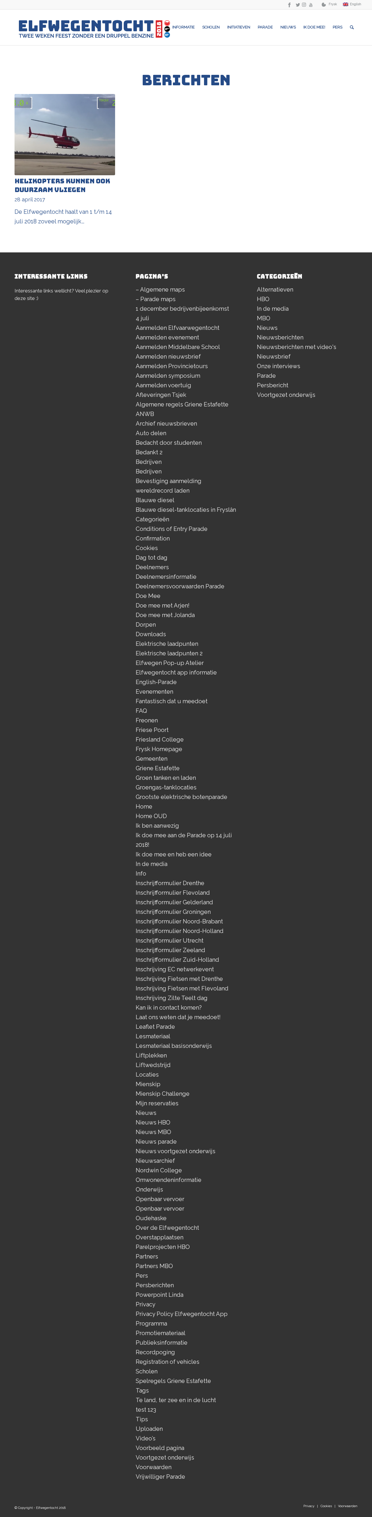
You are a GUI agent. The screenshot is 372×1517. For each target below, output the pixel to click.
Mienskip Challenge (162, 1093)
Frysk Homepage (159, 749)
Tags (142, 1390)
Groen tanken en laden (166, 777)
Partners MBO (154, 1266)
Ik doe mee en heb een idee (174, 854)
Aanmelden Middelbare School (178, 346)
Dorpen (146, 624)
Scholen (147, 1371)
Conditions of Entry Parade (172, 528)
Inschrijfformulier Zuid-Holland (177, 959)
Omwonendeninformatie (168, 1179)
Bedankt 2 (149, 452)
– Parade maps (156, 299)
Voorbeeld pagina (160, 1447)
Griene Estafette (158, 768)
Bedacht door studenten (169, 442)
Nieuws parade (156, 1141)
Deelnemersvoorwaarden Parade (180, 586)
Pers (142, 1275)
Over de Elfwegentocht (167, 1227)
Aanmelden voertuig (163, 385)
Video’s (145, 1438)
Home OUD (151, 816)
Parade (266, 375)
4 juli (142, 318)
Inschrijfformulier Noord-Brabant (179, 921)
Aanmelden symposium (168, 375)
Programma (151, 1323)
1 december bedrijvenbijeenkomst (182, 308)
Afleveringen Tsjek (161, 394)
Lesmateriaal (153, 1036)
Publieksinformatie (161, 1342)
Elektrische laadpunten (167, 643)
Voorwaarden (153, 1467)
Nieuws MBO (153, 1132)
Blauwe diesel (155, 500)
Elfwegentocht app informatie (176, 672)
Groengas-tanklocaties (166, 787)
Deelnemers (152, 567)
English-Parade (156, 682)
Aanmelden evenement (167, 337)
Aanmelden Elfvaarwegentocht (177, 327)
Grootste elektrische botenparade (181, 796)
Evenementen (154, 691)
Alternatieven (275, 289)
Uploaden (149, 1428)
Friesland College (160, 739)
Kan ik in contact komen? (169, 1007)
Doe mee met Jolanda (165, 615)
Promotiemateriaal (160, 1333)
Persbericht (272, 385)
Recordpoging (155, 1352)
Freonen (147, 720)
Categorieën (152, 519)
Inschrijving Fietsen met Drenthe (179, 978)
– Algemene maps (160, 289)
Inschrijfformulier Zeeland (170, 950)
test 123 (146, 1409)
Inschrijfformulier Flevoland (173, 892)
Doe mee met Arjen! (162, 605)
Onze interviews (278, 366)
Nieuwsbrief (274, 356)
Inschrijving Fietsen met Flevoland (182, 988)
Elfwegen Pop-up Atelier (170, 662)
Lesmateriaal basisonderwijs (174, 1045)
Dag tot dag (151, 557)
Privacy (145, 1304)
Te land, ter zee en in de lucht (176, 1400)
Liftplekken (151, 1055)
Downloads (151, 634)
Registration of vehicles (167, 1361)
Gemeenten (151, 758)
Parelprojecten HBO (163, 1246)
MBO (263, 318)
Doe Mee (148, 595)
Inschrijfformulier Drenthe (170, 883)
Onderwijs (149, 1189)
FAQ (141, 710)
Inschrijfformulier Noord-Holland (179, 930)
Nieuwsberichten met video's (296, 346)
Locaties (147, 1074)
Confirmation (153, 538)
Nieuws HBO (153, 1122)
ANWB (145, 414)
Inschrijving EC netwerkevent (175, 969)
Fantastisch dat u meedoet (172, 701)
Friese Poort (152, 729)
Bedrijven (149, 461)
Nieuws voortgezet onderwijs (175, 1151)
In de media (151, 863)
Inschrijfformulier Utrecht (169, 940)
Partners (147, 1256)
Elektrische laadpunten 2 (169, 653)
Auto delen (151, 433)
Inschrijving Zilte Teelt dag (172, 998)
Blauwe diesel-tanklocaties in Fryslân (186, 509)
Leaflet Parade (155, 1026)
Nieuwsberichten (280, 337)
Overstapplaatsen (159, 1237)
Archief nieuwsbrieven (166, 423)
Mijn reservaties (157, 1103)
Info (141, 873)
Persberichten (155, 1285)
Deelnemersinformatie (166, 576)
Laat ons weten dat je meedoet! (178, 1017)
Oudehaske (151, 1218)
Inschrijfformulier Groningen (173, 911)
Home (144, 806)
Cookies (147, 548)
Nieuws (146, 1112)
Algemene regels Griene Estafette (182, 404)
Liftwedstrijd (153, 1065)
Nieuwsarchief (155, 1160)
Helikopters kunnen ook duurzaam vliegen (62, 185)
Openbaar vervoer (160, 1199)
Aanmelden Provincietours (172, 366)
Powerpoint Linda (159, 1294)
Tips (142, 1419)
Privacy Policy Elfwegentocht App (182, 1313)
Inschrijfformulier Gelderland (174, 902)
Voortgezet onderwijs (165, 1457)
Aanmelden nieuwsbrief (168, 356)
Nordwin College (159, 1170)
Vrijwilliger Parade (160, 1476)
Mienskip (148, 1084)
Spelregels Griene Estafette (173, 1380)
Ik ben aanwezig (157, 825)
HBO (263, 299)
